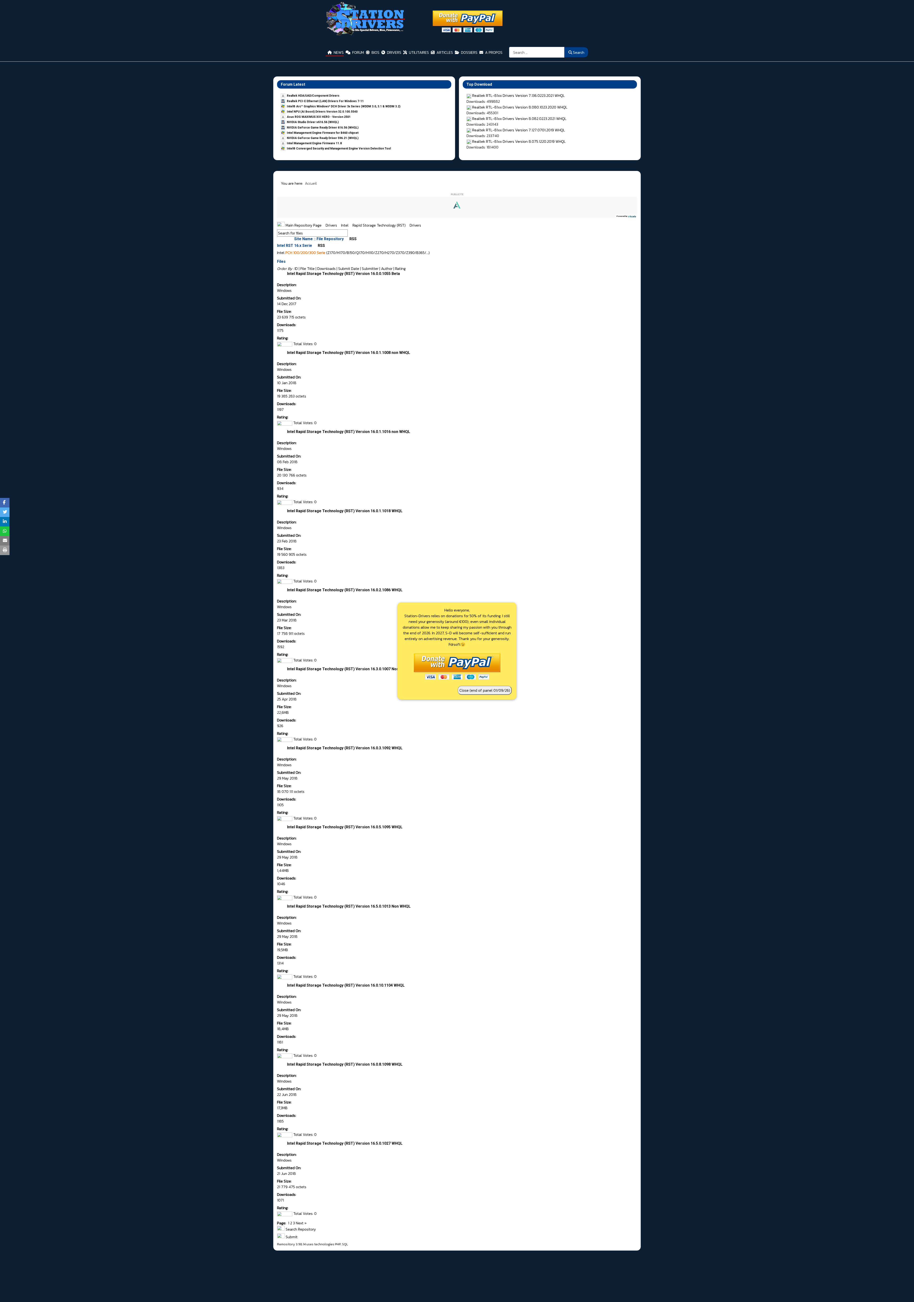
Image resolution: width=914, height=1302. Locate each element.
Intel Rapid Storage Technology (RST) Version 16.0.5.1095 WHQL (344, 827)
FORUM (358, 52)
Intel (345, 225)
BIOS (375, 52)
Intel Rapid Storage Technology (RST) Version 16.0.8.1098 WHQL (344, 1064)
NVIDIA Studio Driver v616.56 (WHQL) (313, 122)
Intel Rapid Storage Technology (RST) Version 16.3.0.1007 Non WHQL (349, 669)
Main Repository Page (303, 225)
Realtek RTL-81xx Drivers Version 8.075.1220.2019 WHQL (519, 141)
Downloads (326, 268)
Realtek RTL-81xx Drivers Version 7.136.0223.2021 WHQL (518, 95)
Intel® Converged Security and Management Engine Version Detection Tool (339, 148)
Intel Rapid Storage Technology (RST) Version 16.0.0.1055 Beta (343, 273)
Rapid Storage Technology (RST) (380, 225)
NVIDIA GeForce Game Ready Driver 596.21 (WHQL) (322, 138)
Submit (291, 1237)
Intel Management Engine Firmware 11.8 (314, 143)
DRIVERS (394, 52)
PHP (338, 1244)
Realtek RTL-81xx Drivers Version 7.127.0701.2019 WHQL (518, 130)
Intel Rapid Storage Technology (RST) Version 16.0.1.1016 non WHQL (348, 431)
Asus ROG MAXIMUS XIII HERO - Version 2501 (319, 117)
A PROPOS (493, 52)
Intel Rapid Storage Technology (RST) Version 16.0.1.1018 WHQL (344, 511)
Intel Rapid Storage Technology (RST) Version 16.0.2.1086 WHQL (344, 590)
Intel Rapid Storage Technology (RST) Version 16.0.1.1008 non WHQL (348, 352)
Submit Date (348, 268)
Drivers (332, 225)
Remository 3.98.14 (291, 1244)
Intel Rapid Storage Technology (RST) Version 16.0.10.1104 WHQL (346, 985)
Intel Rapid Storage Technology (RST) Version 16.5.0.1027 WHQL (344, 1143)
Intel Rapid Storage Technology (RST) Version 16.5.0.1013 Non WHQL (349, 906)
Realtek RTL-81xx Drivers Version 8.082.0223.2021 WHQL (519, 118)
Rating (400, 268)
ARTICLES (445, 52)
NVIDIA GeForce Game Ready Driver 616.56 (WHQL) (322, 127)
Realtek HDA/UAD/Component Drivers (313, 95)
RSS (352, 239)
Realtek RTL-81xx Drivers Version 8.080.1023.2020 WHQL (519, 107)
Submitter (370, 268)
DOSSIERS (469, 52)
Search (578, 52)
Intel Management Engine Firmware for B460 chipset (322, 132)
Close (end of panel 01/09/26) (484, 690)
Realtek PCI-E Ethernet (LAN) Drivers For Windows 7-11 (325, 101)
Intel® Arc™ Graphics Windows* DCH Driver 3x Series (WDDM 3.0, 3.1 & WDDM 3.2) (343, 106)
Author (386, 268)
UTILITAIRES (419, 52)
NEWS (339, 52)
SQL (345, 1244)
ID (296, 268)
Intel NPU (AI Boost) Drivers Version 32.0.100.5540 (322, 111)
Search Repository (300, 1229)
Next (299, 1223)
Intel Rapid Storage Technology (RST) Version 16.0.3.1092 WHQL (344, 748)
